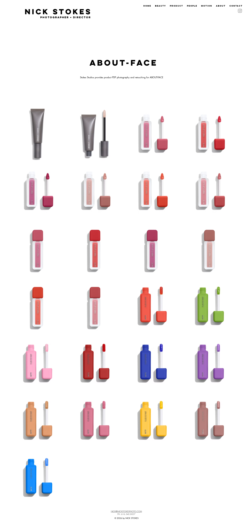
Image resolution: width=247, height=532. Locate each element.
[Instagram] (240, 10)
